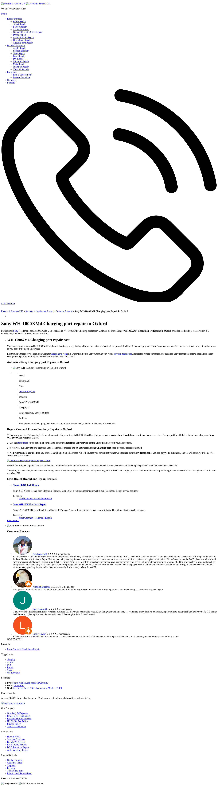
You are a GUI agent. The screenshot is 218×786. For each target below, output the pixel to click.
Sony (15, 331)
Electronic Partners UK (12, 311)
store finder (22, 442)
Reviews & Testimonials (18, 716)
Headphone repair (59, 354)
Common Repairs (64, 311)
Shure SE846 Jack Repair (26, 485)
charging (11, 659)
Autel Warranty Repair (17, 750)
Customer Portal (14, 762)
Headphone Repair (44, 311)
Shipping (11, 765)
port (9, 664)
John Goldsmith (40, 609)
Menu (4, 13)
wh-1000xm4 (13, 672)
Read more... (13, 520)
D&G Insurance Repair (18, 747)
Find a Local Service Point (19, 773)
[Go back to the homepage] (25, 3)
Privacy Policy (14, 724)
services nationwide (123, 354)
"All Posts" (19, 685)
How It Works (13, 736)
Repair (10, 667)
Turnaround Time (15, 770)
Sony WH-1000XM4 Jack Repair (29, 504)
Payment (11, 768)
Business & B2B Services (19, 718)
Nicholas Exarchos (41, 587)
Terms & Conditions (16, 726)
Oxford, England (27, 391)
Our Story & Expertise (17, 713)
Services (29, 311)
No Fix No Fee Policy (17, 721)
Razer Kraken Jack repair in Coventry (30, 682)
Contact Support (14, 760)
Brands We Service (16, 742)
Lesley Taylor (39, 634)
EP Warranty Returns (17, 744)
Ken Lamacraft (40, 554)
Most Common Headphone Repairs (35, 498)
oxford (10, 662)
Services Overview (16, 739)
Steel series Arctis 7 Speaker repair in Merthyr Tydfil (37, 688)
